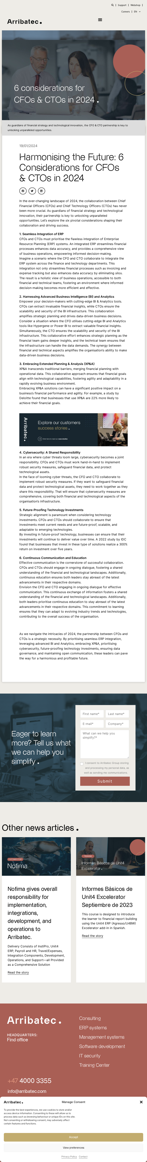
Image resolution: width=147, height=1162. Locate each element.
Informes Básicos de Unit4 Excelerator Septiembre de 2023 (107, 897)
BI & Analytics (103, 301)
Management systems (101, 1037)
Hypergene (41, 326)
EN (135, 11)
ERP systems (93, 1028)
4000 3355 (34, 1081)
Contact (83, 1156)
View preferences (73, 1147)
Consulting (90, 1018)
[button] (141, 1102)
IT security (89, 1056)
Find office (17, 1040)
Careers (125, 11)
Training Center (94, 1065)
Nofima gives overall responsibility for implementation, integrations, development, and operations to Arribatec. (32, 913)
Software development (102, 1046)
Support (122, 5)
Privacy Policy (69, 1156)
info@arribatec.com (27, 1091)
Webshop (135, 5)
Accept (73, 1137)
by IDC (121, 539)
